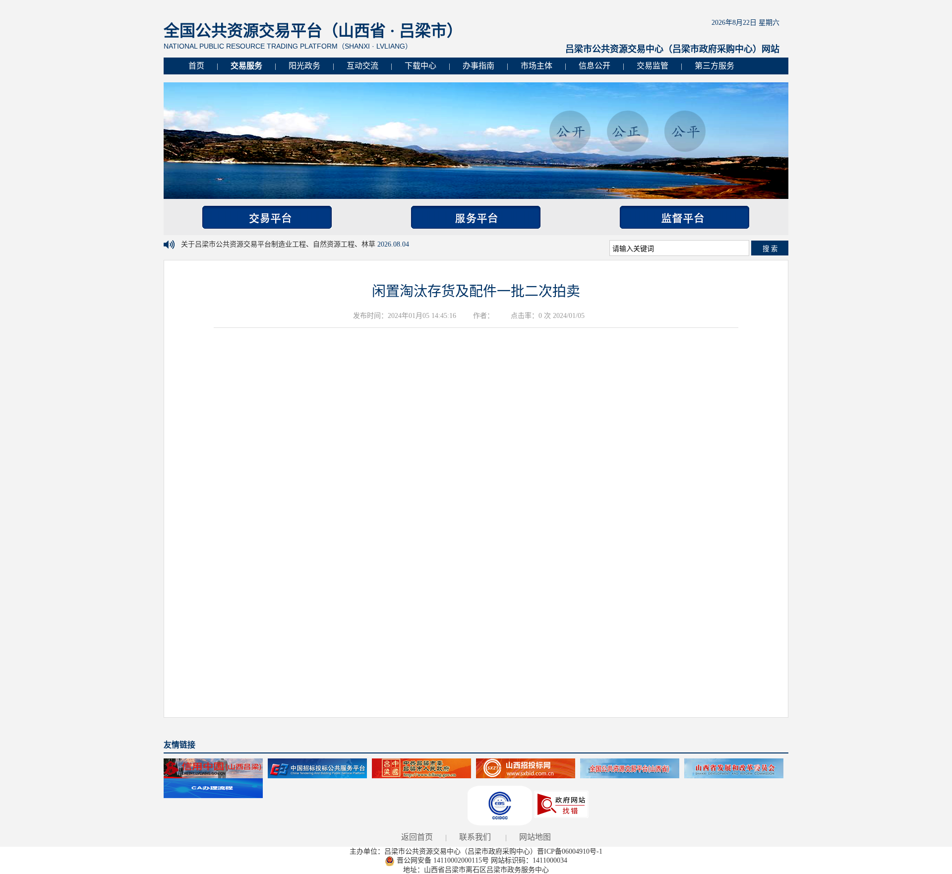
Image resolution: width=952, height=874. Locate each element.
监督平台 (684, 217)
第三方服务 (714, 66)
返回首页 (417, 837)
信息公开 (594, 66)
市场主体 (536, 66)
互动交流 (362, 66)
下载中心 (420, 66)
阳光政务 (304, 66)
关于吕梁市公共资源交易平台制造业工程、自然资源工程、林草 (279, 244)
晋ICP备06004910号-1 (569, 851)
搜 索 (770, 248)
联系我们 (475, 837)
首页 (196, 66)
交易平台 (267, 217)
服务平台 (475, 217)
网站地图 (535, 837)
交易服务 (246, 66)
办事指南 (478, 66)
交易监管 (652, 66)
